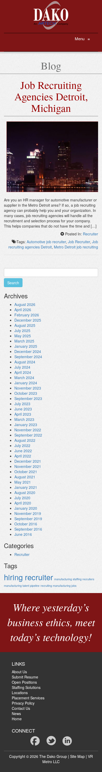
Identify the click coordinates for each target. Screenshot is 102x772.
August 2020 (24, 492)
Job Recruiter (79, 241)
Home (17, 718)
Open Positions (24, 682)
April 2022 (22, 455)
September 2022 (28, 435)
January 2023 (25, 424)
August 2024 (24, 361)
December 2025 (27, 320)
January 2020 (25, 508)
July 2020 (22, 497)
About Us (19, 671)
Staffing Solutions (26, 687)
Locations (20, 692)
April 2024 (22, 372)
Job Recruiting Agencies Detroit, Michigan (51, 96)
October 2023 (25, 393)
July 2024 (22, 367)
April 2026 (22, 309)
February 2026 (26, 314)
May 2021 (22, 482)
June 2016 (23, 534)
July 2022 (22, 445)
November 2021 (27, 466)
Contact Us (21, 708)
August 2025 (24, 325)
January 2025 (25, 346)
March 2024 (24, 377)
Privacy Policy (23, 703)
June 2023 (23, 408)
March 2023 (24, 419)
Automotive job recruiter (46, 241)
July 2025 (22, 330)
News (16, 713)
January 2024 (25, 382)
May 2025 (22, 335)
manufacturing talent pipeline (21, 586)
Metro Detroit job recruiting (76, 246)
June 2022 (23, 450)
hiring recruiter (28, 576)
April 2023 (22, 414)
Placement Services (28, 697)
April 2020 (22, 503)
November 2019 (27, 513)
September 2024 (28, 356)
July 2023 (22, 403)
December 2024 (27, 351)
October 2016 (25, 523)
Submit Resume (25, 677)
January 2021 (25, 487)
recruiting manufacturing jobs (58, 586)
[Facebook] (35, 740)
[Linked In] (67, 740)
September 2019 (28, 518)
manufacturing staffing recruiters (74, 579)
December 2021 (27, 461)
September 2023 (28, 398)
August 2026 (24, 304)
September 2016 (28, 529)
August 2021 (24, 476)
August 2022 (24, 440)
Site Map (77, 756)
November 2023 (27, 388)
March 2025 (24, 341)
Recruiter (90, 233)
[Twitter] (51, 740)
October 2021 (25, 471)
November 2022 (27, 429)
